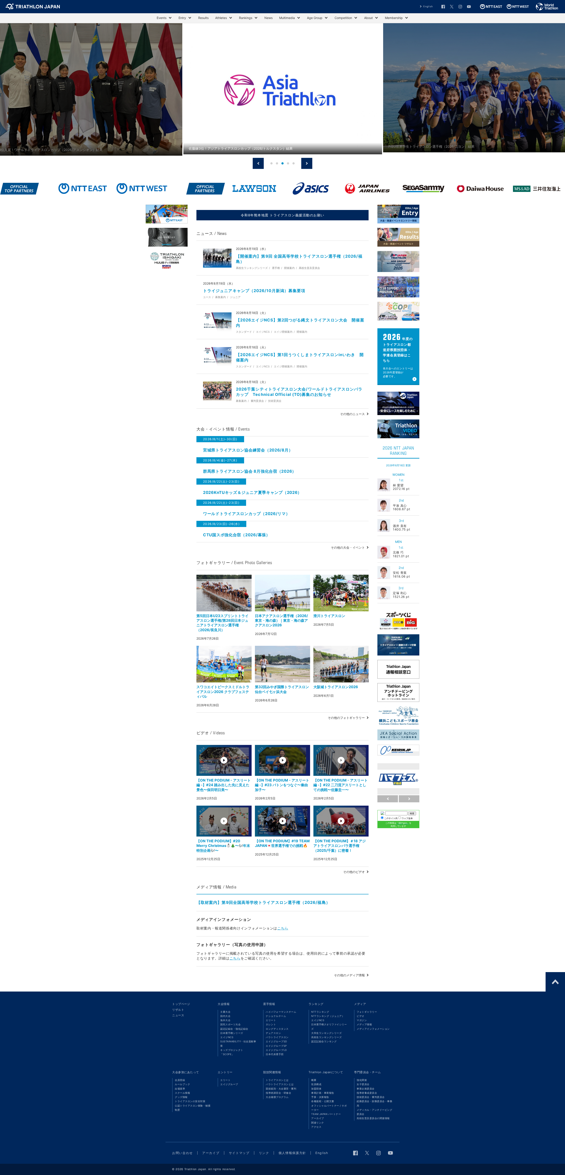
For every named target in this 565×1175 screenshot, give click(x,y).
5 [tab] (294, 163)
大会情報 (224, 1004)
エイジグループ (229, 1084)
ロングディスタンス (277, 1028)
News (268, 18)
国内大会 (225, 1016)
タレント (271, 1024)
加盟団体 (316, 1088)
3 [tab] (282, 163)
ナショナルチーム (276, 1016)
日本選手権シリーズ (231, 1033)
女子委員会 (363, 1084)
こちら (282, 928)
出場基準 (180, 1088)
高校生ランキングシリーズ (326, 1037)
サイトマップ (239, 1153)
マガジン (362, 1020)
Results (203, 18)
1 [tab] (271, 163)
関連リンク (317, 1122)
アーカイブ (317, 1118)
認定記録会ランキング (324, 1041)
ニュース (178, 1015)
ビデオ (360, 1016)
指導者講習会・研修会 (278, 1092)
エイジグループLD (276, 1050)
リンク (264, 1153)
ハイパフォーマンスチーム (281, 1011)
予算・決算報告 (320, 1097)
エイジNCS (226, 1037)
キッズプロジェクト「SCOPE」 (231, 1052)
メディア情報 (364, 1024)
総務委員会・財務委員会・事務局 (374, 1103)
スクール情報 (182, 1092)
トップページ (181, 1004)
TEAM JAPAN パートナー (326, 1114)
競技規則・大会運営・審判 (281, 1088)
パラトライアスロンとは (280, 1084)
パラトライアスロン (277, 1037)
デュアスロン (273, 1033)
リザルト (178, 1009)
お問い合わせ (182, 1153)
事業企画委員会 (366, 1088)
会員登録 (180, 1080)
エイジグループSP (276, 1045)
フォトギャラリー (367, 1011)
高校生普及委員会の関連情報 (373, 1118)
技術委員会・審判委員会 (371, 1097)
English (428, 6)
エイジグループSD (276, 1041)
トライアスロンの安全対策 (190, 1101)
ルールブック (182, 1084)
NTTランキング (320, 1011)
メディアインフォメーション (373, 1028)
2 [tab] (277, 163)
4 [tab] (288, 163)
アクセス (316, 1126)
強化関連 (362, 1080)
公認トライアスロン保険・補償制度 (192, 1107)
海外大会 (225, 1020)
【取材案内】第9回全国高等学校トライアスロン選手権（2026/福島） (263, 902)
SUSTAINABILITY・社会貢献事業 (238, 1043)
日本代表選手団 (275, 1054)
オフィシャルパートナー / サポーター (329, 1107)
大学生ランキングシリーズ (326, 1033)
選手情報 (269, 1004)
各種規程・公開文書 (322, 1101)
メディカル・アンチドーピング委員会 (374, 1112)
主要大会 (225, 1011)
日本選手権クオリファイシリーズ (329, 1026)
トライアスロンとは (277, 1080)
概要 (313, 1080)
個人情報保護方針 (292, 1153)
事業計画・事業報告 (322, 1092)
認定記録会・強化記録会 (234, 1028)
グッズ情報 (181, 1097)
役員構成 (316, 1084)
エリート (271, 1020)
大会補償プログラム (277, 1097)
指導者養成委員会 (367, 1092)
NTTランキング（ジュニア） (327, 1016)
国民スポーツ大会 (230, 1024)
